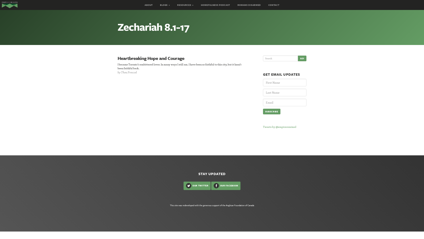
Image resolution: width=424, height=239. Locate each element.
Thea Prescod (129, 72)
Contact (273, 5)
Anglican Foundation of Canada (240, 205)
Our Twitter (200, 185)
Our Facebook (228, 185)
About (149, 5)
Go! (302, 58)
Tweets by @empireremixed (279, 127)
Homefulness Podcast (215, 5)
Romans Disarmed (249, 5)
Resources (184, 5)
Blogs (164, 5)
